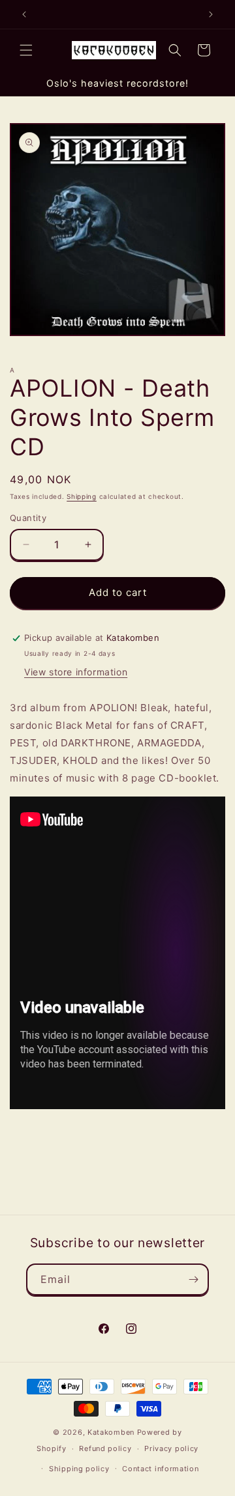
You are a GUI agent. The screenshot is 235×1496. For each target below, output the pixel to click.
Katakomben (110, 1432)
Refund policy (105, 1448)
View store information (75, 671)
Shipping (82, 496)
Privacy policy (171, 1448)
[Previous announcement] (24, 14)
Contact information (160, 1468)
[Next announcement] (210, 14)
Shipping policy (79, 1468)
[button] (26, 50)
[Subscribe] (193, 1279)
